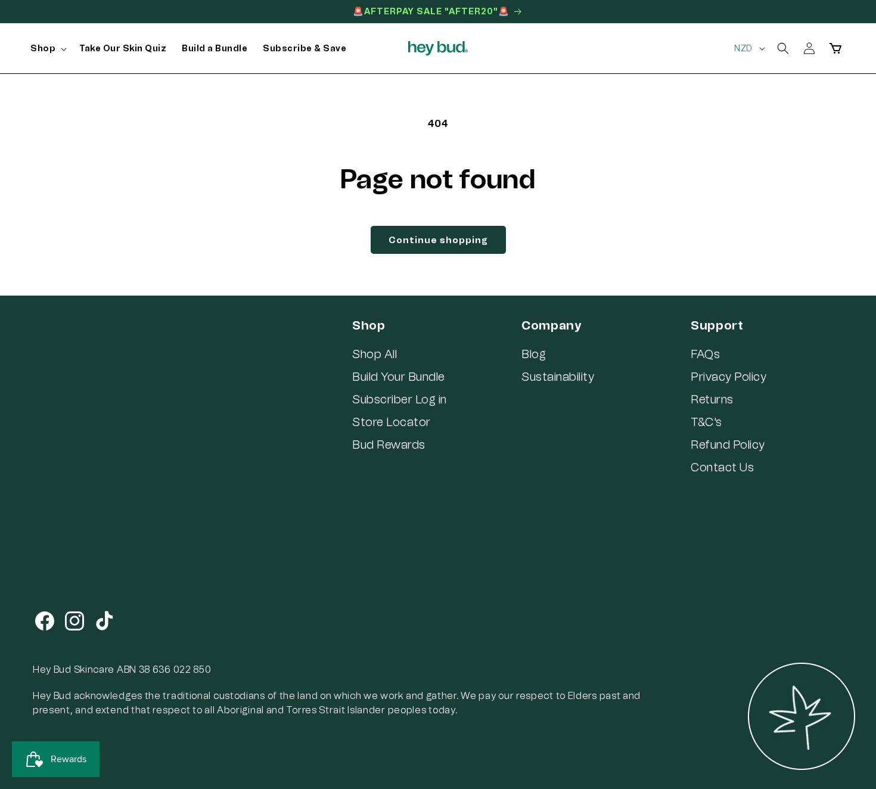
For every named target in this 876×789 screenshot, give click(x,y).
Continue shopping (438, 240)
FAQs (705, 354)
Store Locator (391, 422)
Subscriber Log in (399, 399)
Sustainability (557, 376)
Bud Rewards (388, 444)
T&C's (706, 422)
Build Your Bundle (398, 376)
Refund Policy (728, 444)
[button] (47, 49)
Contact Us (722, 467)
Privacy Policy (728, 376)
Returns (712, 399)
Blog (533, 354)
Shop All (374, 354)
